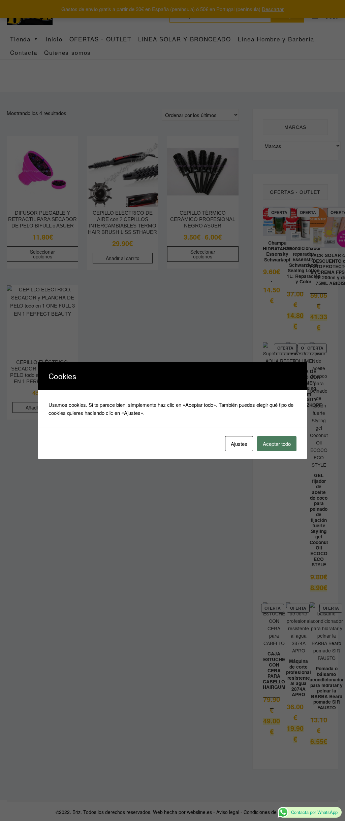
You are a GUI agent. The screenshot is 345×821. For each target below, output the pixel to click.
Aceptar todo (277, 443)
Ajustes (239, 443)
